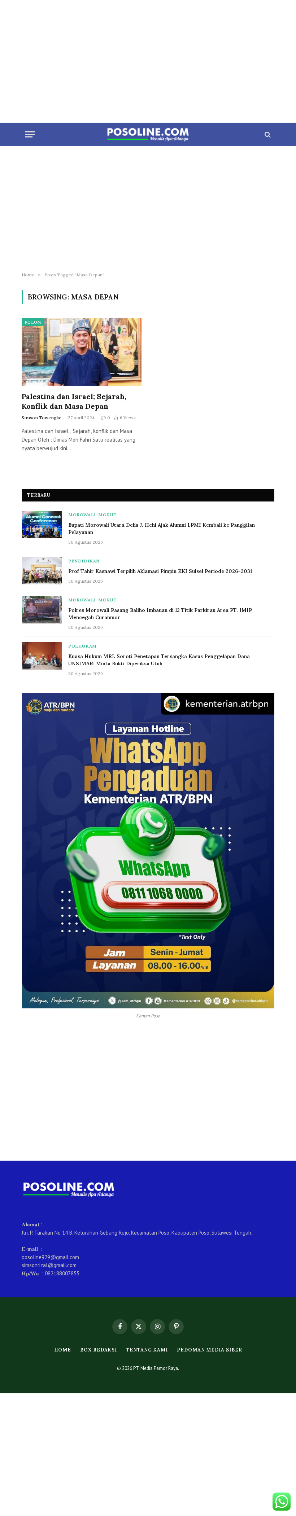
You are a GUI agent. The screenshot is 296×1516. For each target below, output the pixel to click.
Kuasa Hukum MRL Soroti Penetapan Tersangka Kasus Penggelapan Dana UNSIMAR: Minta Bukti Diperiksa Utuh (159, 660)
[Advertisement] (148, 61)
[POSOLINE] (148, 134)
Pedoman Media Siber (209, 1350)
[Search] (267, 134)
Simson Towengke (41, 417)
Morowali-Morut (92, 514)
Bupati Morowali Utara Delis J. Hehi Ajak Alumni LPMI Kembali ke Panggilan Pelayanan (161, 528)
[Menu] (30, 134)
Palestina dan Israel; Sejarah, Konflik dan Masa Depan (74, 401)
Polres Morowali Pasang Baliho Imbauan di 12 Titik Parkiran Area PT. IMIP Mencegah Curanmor (160, 614)
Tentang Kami (147, 1350)
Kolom (33, 322)
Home (62, 1350)
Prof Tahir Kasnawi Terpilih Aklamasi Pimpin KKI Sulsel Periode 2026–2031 (160, 571)
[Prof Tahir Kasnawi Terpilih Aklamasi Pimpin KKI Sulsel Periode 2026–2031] (42, 570)
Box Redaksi (98, 1350)
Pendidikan (84, 561)
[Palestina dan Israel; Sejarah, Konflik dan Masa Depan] (82, 352)
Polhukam (82, 646)
